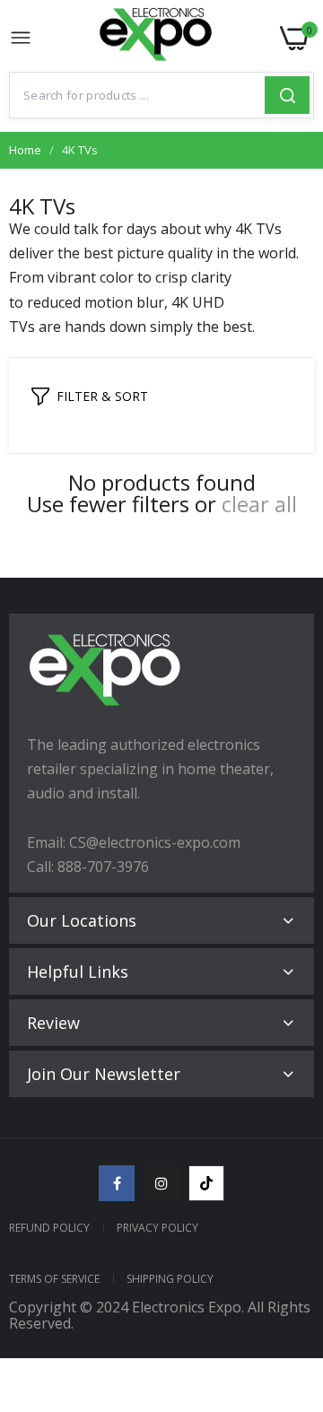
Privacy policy (157, 1227)
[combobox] (137, 95)
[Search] (287, 95)
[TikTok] (206, 1183)
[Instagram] (161, 1183)
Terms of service (54, 1278)
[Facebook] (117, 1183)
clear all (259, 504)
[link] (287, 1264)
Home (25, 150)
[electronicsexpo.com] (156, 38)
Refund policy (49, 1227)
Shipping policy (170, 1278)
